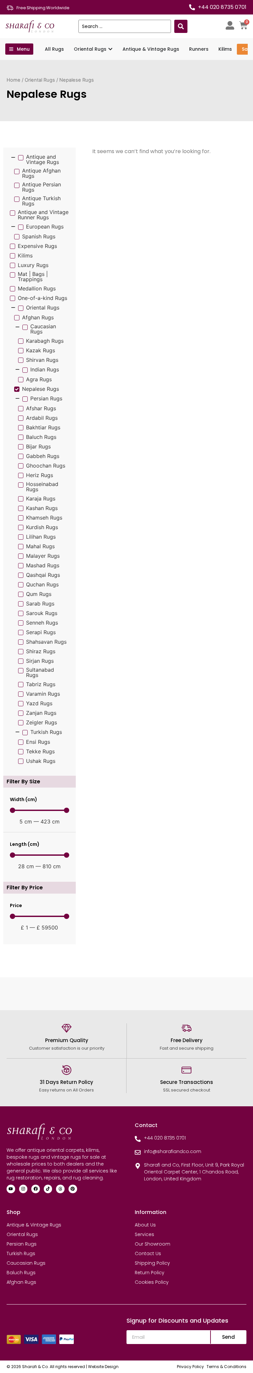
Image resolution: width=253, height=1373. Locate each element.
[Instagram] (23, 1189)
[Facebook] (35, 1189)
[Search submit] (180, 26)
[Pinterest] (73, 1189)
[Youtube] (11, 1189)
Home (13, 80)
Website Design (103, 1366)
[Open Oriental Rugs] (110, 49)
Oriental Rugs (40, 80)
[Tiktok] (48, 1189)
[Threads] (60, 1189)
